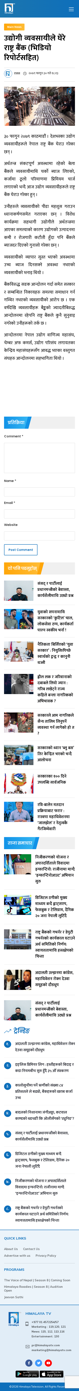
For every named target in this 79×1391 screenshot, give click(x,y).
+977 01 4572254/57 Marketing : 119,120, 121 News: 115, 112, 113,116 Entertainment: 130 (49, 1329)
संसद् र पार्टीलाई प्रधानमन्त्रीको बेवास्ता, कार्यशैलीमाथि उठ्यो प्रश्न (42, 1136)
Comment (13, 436)
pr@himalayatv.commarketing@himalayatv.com (51, 1347)
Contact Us (31, 1249)
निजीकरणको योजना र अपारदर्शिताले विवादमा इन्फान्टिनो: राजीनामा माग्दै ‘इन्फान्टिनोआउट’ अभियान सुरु (40, 1187)
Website (11, 524)
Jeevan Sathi (13, 1297)
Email (9, 503)
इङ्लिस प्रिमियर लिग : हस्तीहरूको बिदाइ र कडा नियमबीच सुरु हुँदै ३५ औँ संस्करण (44, 1067)
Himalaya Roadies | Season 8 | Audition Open (33, 1288)
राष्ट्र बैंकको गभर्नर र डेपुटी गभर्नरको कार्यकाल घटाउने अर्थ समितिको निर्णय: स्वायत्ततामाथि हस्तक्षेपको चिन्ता (42, 1214)
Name (10, 481)
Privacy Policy (46, 1256)
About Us (11, 1249)
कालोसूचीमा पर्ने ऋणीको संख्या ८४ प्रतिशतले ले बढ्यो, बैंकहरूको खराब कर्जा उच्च (44, 1091)
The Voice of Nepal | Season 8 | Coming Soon (37, 1280)
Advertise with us (17, 1256)
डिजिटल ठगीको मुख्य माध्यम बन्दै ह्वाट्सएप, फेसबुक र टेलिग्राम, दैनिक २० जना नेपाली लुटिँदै (42, 1160)
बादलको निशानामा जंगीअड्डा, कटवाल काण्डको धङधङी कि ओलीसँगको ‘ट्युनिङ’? (44, 1115)
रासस (17, 73)
